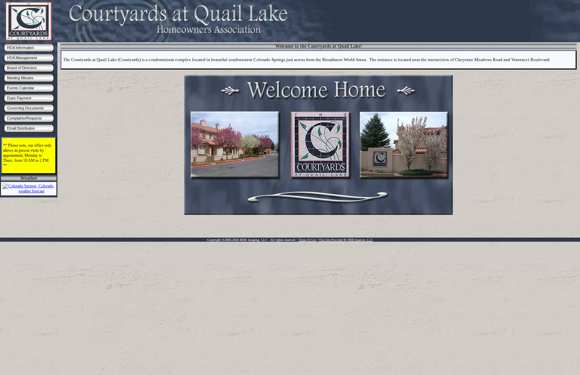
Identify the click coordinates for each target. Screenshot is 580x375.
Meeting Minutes (20, 78)
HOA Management (22, 58)
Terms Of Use (307, 240)
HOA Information (20, 48)
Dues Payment (19, 98)
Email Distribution (21, 128)
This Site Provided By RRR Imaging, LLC (346, 240)
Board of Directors (22, 68)
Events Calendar (20, 88)
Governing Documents (25, 108)
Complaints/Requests (24, 118)
